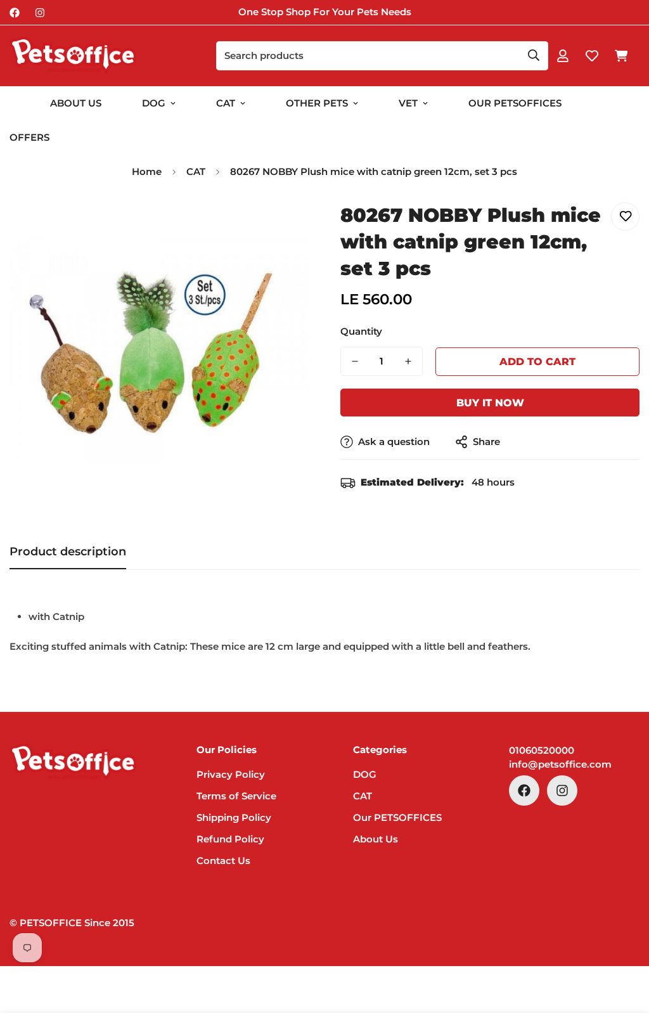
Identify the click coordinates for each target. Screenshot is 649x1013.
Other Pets (317, 103)
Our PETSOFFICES (397, 817)
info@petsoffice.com (560, 764)
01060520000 (541, 750)
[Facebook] (15, 13)
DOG (153, 103)
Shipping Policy (233, 817)
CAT (225, 103)
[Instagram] (40, 13)
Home (147, 171)
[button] (621, 55)
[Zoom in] (281, 226)
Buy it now (490, 403)
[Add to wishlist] (625, 216)
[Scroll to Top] (624, 943)
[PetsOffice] (73, 55)
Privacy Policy (230, 774)
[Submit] (533, 55)
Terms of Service (236, 796)
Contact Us (223, 861)
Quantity (361, 331)
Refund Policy (230, 839)
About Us (75, 103)
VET (408, 103)
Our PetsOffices (515, 103)
